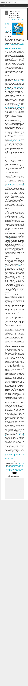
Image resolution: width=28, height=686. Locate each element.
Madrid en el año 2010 (15, 140)
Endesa (21, 468)
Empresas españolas (14, 468)
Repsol (21, 469)
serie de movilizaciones (10, 356)
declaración (7, 239)
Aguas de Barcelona (15, 465)
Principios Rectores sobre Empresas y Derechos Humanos (14, 185)
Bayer (12, 466)
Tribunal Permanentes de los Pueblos (14, 88)
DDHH (8, 468)
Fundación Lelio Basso (10, 90)
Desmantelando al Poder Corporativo (14, 81)
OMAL (10, 469)
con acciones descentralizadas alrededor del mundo (14, 45)
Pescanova (17, 469)
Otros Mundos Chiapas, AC (17, 19)
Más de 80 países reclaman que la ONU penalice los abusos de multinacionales (14, 14)
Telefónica (10, 470)
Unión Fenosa (18, 470)
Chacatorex (21, 463)
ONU (13, 469)
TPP (14, 470)
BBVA (15, 466)
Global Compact (19, 183)
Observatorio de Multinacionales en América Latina (14, 106)
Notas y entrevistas (8, 30)
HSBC (7, 469)
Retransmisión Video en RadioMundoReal (8, 25)
